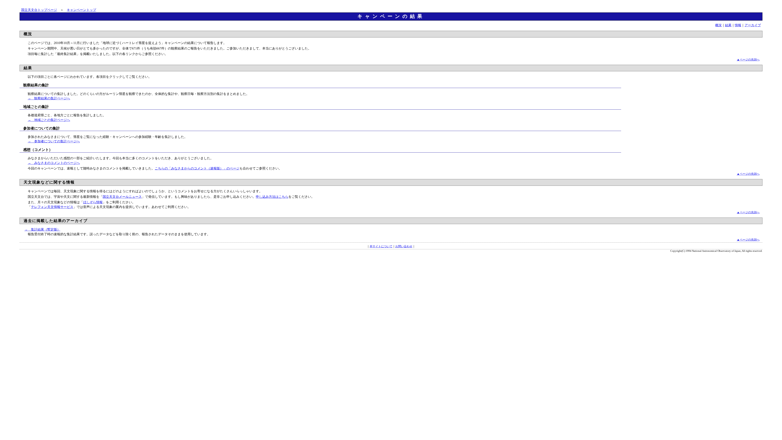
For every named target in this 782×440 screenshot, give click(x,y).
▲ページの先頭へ (748, 59)
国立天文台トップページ (39, 10)
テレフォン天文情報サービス (52, 207)
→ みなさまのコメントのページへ (54, 163)
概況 (718, 25)
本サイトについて (381, 246)
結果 (728, 25)
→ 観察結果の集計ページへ (49, 98)
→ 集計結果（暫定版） (42, 229)
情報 (738, 25)
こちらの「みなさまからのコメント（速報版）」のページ (197, 168)
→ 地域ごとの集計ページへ (49, 120)
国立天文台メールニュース (122, 196)
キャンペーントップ (81, 10)
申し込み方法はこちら (272, 196)
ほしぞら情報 (93, 202)
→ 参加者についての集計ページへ (54, 141)
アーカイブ (753, 25)
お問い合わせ (403, 246)
